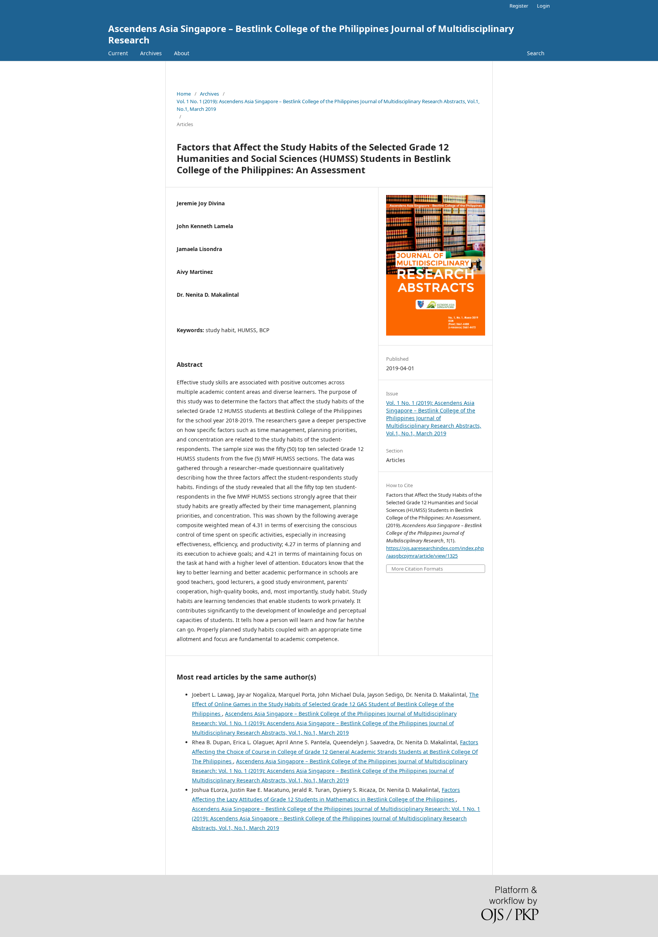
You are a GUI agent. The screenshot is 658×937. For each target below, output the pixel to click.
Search (536, 53)
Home (184, 93)
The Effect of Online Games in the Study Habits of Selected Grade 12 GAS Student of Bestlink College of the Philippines (335, 704)
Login (543, 5)
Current (118, 53)
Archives (151, 53)
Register (518, 5)
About (181, 53)
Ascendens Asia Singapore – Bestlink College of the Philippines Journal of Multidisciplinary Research (311, 34)
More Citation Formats (417, 569)
